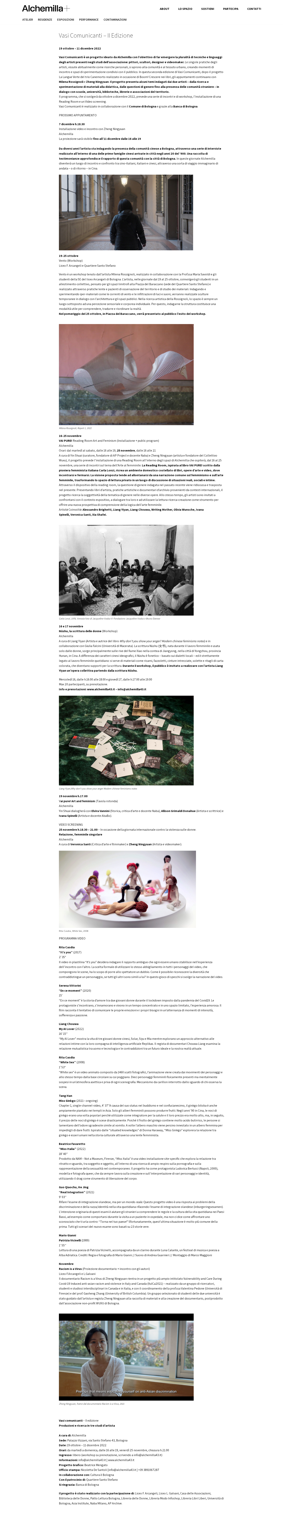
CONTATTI (254, 9)
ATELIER (27, 20)
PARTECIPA (230, 9)
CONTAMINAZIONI (115, 20)
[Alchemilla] (46, 8)
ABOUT (164, 9)
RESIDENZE (45, 20)
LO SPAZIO (185, 9)
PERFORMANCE (89, 20)
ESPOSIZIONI (65, 20)
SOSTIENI (207, 9)
